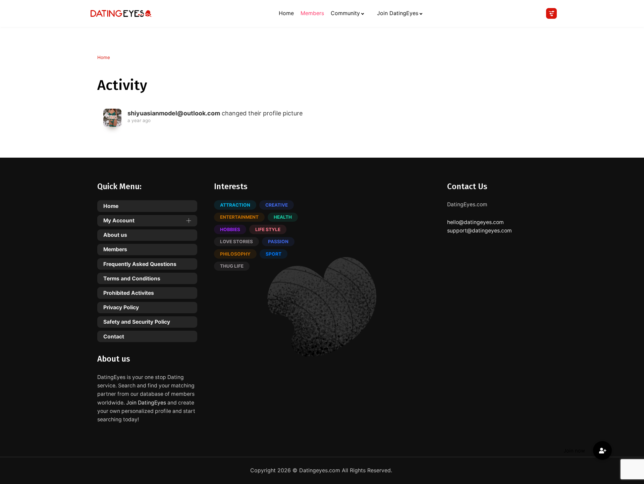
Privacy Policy (121, 307)
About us (115, 235)
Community (345, 13)
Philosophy (235, 254)
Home (286, 13)
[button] (602, 450)
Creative (276, 205)
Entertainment (239, 217)
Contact (113, 336)
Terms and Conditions (131, 278)
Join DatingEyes (397, 13)
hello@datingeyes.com (475, 222)
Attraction (235, 205)
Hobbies (230, 229)
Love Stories (236, 241)
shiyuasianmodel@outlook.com (173, 113)
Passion (278, 241)
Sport (273, 254)
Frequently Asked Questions (139, 264)
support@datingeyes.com (479, 230)
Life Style (267, 229)
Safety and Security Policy (136, 322)
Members (312, 13)
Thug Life (232, 266)
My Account (119, 220)
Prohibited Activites (128, 293)
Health (283, 217)
